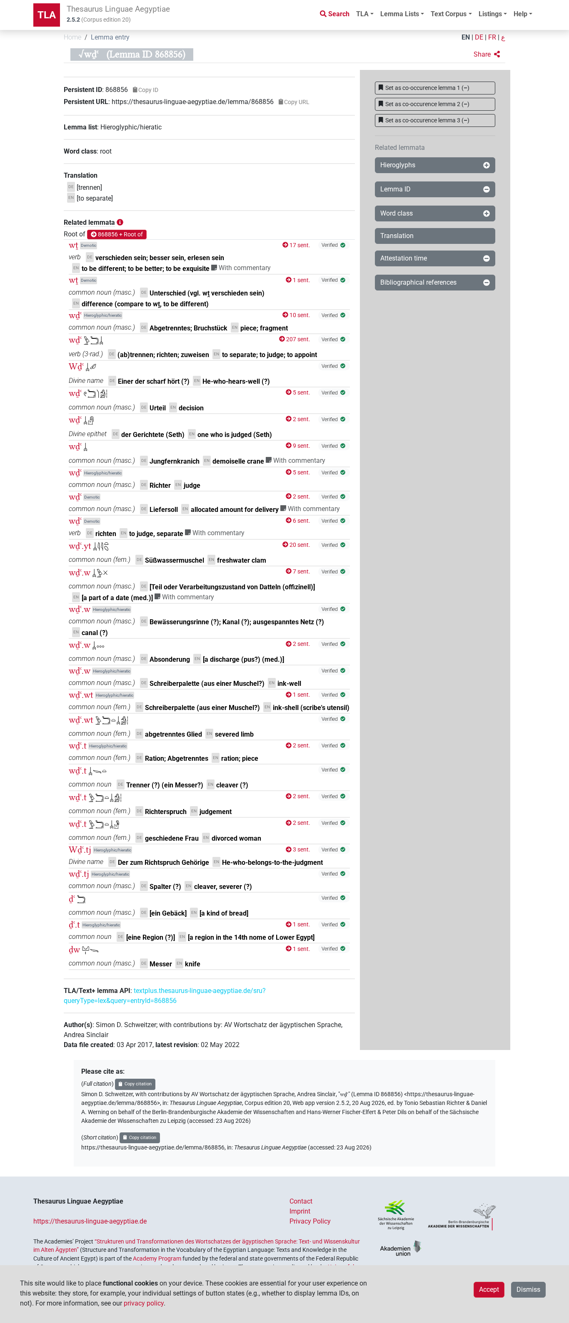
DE (479, 37)
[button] (486, 54)
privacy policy (144, 1303)
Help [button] (520, 14)
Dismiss (528, 1289)
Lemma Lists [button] (399, 14)
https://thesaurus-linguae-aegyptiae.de (90, 1221)
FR (492, 37)
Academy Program (157, 1258)
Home (72, 37)
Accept (489, 1289)
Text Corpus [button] (449, 14)
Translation (397, 236)
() (427, 87)
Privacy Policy (310, 1221)
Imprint (299, 1211)
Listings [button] (490, 14)
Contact (300, 1201)
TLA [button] (362, 14)
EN (466, 37)
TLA (46, 15)
